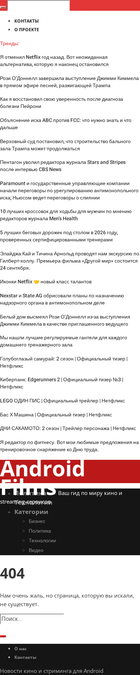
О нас (20, 649)
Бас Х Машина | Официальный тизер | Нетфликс (56, 415)
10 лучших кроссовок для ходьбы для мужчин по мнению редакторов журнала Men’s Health (66, 215)
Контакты (25, 657)
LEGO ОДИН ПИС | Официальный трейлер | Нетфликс (62, 401)
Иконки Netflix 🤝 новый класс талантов (46, 281)
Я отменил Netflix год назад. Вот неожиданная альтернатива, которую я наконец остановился (54, 60)
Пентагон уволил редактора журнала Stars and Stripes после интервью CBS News (63, 166)
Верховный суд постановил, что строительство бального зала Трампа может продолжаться (65, 145)
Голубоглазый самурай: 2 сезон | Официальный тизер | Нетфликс (63, 362)
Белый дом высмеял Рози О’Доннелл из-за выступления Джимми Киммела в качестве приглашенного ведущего (65, 320)
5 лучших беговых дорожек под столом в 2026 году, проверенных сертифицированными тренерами (59, 236)
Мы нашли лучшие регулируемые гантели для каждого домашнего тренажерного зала (63, 341)
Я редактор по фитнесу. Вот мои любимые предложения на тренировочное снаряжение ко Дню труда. (69, 446)
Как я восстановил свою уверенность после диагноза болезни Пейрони (61, 102)
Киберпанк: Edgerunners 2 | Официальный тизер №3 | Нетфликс (61, 383)
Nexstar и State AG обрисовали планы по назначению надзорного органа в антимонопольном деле (62, 299)
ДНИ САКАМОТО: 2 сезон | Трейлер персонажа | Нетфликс (68, 428)
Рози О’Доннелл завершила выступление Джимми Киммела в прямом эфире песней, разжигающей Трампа (69, 82)
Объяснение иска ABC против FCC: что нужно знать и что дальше (65, 124)
